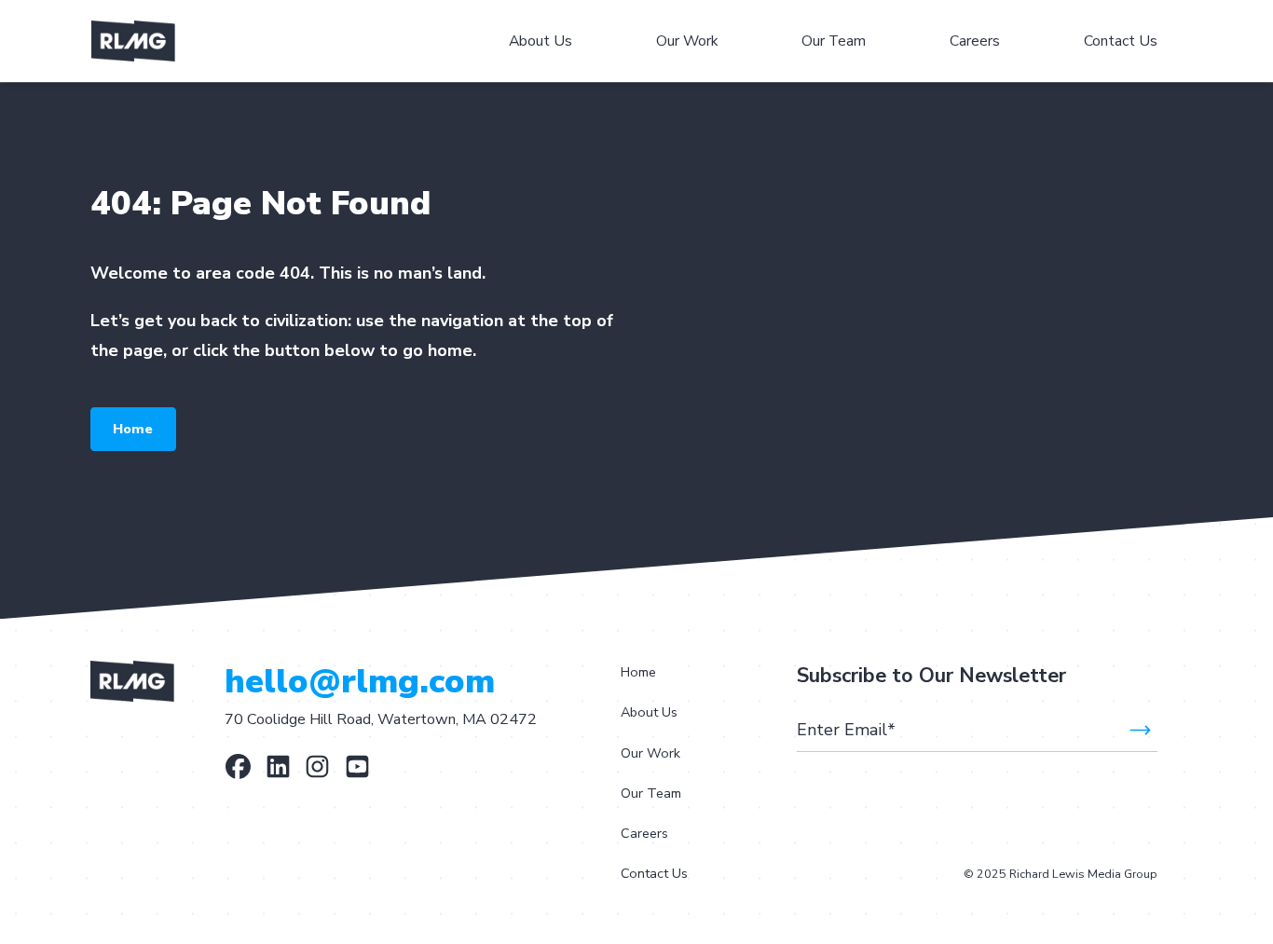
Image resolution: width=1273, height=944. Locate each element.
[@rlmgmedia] (357, 766)
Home (133, 428)
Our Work (650, 753)
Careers (644, 833)
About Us (649, 712)
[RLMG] (278, 766)
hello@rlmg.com (360, 682)
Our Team (651, 793)
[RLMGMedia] (238, 766)
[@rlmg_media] (317, 766)
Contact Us (654, 873)
